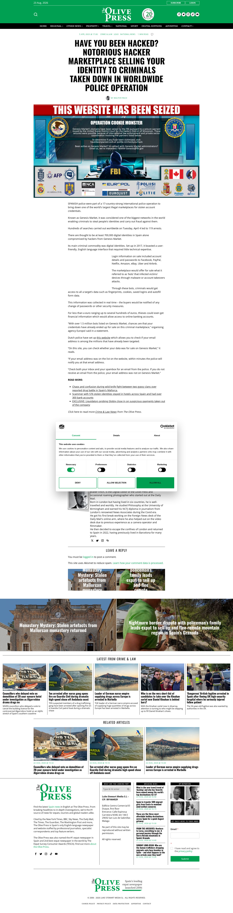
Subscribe (176, 2)
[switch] (101, 470)
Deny (78, 483)
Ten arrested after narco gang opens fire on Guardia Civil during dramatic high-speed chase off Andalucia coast (69, 696)
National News (127, 34)
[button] (128, 789)
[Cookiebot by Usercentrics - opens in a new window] (162, 427)
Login (192, 2)
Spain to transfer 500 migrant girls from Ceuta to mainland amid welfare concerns (149, 804)
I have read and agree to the (187, 850)
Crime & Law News (105, 411)
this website (103, 337)
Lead (116, 34)
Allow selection (116, 483)
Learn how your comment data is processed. (138, 563)
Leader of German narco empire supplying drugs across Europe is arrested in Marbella (112, 696)
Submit (185, 858)
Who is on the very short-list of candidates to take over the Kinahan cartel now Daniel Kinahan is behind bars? (160, 698)
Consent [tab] (76, 435)
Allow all (155, 483)
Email (174, 829)
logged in (88, 556)
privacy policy (185, 851)
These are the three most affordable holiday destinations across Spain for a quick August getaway (150, 817)
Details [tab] (116, 435)
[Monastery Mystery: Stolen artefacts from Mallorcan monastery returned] (92, 580)
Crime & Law (106, 34)
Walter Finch (120, 98)
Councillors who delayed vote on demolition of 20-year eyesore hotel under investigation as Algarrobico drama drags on (22, 698)
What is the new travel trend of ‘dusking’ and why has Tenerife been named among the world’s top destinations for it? (150, 791)
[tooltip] (179, 14)
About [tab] (157, 435)
